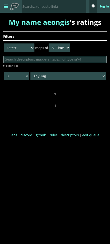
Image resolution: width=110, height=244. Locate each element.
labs (14, 135)
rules (53, 135)
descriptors (70, 135)
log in (104, 6)
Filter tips (12, 65)
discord (26, 135)
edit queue (90, 135)
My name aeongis (39, 22)
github (41, 135)
